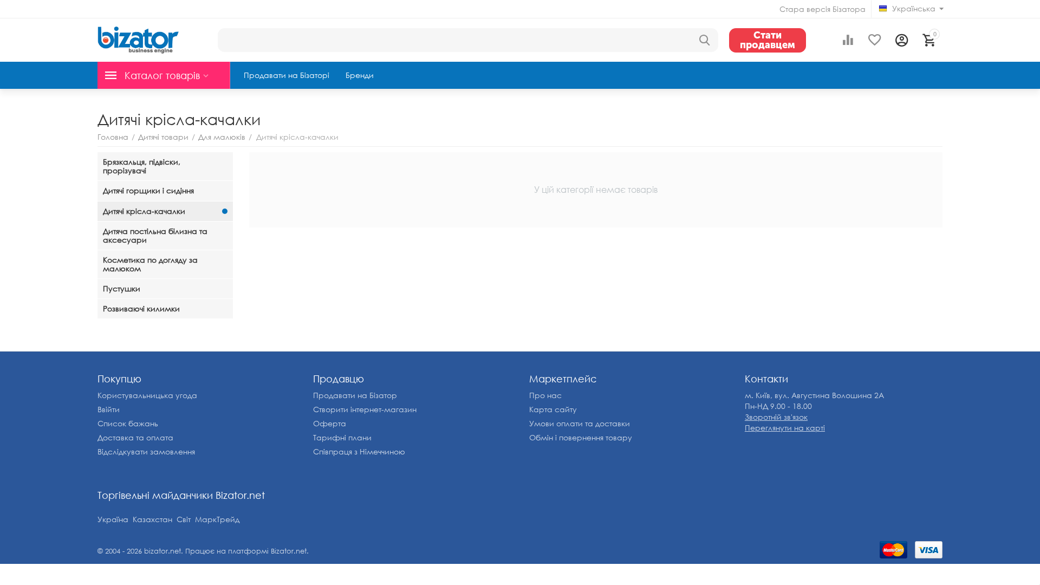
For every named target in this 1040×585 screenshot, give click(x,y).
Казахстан (152, 519)
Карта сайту (553, 409)
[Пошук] (704, 40)
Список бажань (128, 423)
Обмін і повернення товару (580, 437)
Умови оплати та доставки (579, 423)
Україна (113, 519)
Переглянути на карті (785, 427)
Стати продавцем (767, 40)
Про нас (545, 395)
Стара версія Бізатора (822, 9)
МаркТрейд (217, 519)
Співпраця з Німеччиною (359, 451)
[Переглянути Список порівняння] (847, 40)
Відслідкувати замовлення (146, 451)
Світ (184, 519)
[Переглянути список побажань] (874, 40)
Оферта (329, 423)
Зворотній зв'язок (776, 416)
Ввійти (109, 409)
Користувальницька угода (147, 395)
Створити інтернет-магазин (365, 409)
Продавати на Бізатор (355, 395)
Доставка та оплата (135, 437)
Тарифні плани (342, 437)
